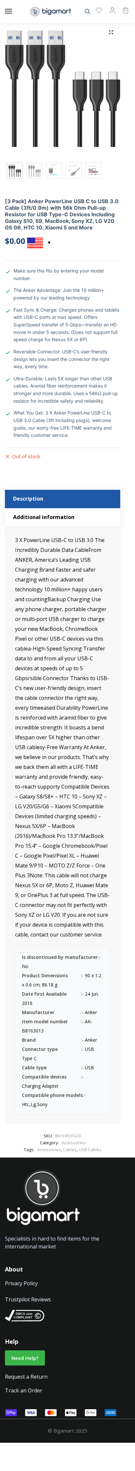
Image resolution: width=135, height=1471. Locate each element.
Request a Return (26, 1376)
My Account (112, 10)
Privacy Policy (21, 1283)
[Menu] (15, 11)
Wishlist (99, 10)
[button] (111, 32)
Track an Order (23, 1390)
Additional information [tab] (43, 517)
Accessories (74, 1143)
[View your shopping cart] (122, 7)
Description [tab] (28, 498)
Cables (70, 1149)
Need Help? (24, 1358)
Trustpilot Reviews (28, 1299)
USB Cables (90, 1149)
